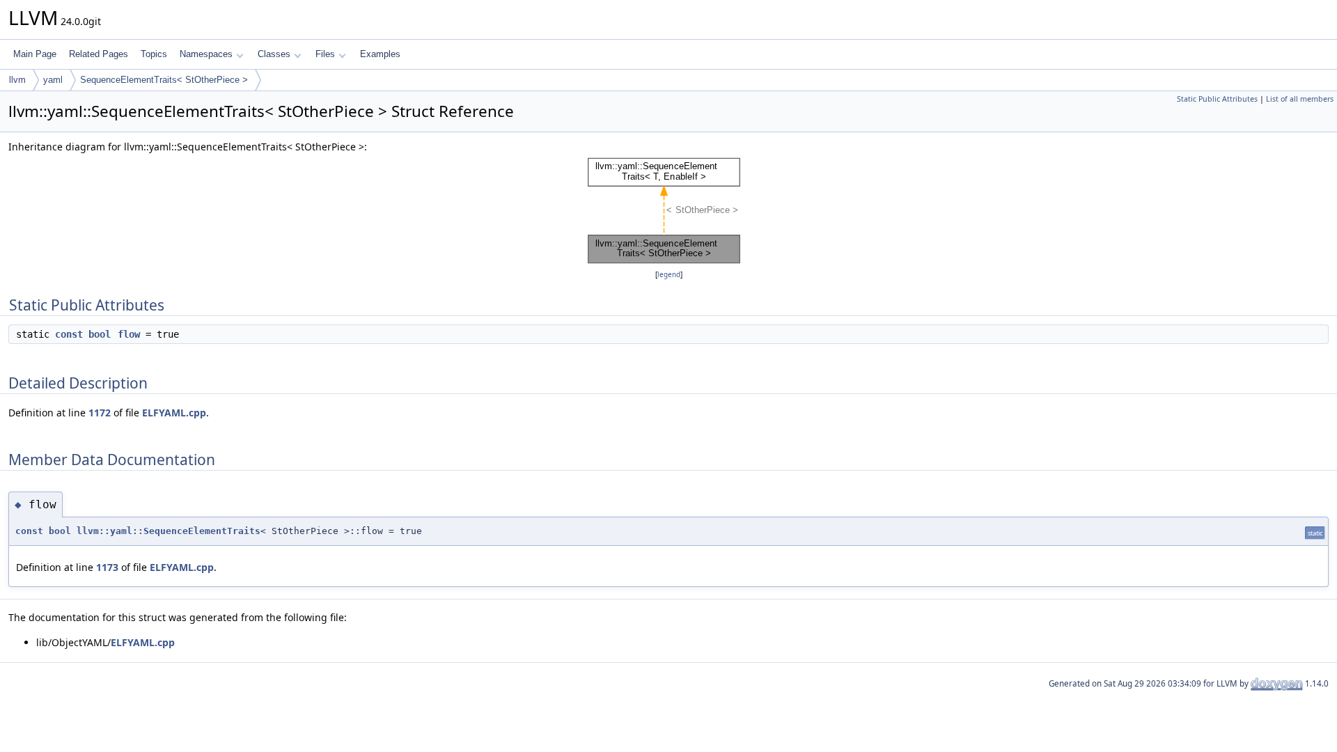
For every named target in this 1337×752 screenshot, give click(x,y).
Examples (380, 54)
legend (668, 274)
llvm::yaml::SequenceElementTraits (168, 531)
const (69, 334)
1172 (99, 412)
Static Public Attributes (1217, 99)
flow (129, 334)
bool (99, 334)
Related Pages (98, 54)
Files (325, 54)
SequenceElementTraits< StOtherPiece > (164, 80)
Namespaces (206, 54)
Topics (154, 54)
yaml (53, 80)
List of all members (1300, 99)
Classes (274, 54)
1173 (107, 567)
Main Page (34, 54)
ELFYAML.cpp (174, 412)
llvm (17, 80)
